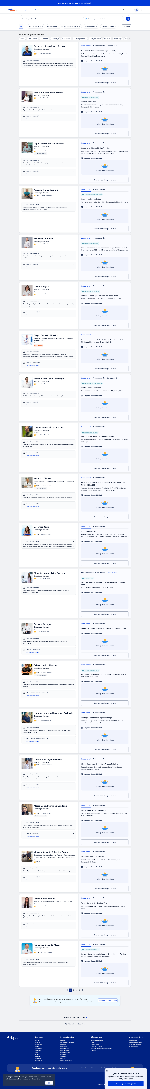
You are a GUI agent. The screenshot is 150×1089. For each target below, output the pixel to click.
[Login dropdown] (138, 10)
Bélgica (82, 1068)
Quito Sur (44, 39)
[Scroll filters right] (116, 26)
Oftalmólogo (64, 1050)
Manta (37, 1046)
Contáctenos (133, 1040)
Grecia (76, 1068)
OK (49, 1083)
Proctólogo (63, 1054)
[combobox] (50, 18)
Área (92, 1042)
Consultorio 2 (112, 46)
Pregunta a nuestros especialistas (101, 1048)
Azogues (38, 1056)
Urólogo (62, 1058)
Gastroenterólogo (66, 1060)
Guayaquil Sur (95, 39)
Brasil (114, 1068)
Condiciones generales (104, 1084)
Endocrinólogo (65, 1052)
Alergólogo (63, 1056)
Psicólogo (63, 1040)
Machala (38, 1050)
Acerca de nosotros (135, 1042)
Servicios (93, 1050)
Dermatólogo (64, 1048)
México (87, 1068)
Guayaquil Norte (80, 39)
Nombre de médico (97, 1040)
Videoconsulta (133, 1046)
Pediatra (63, 1044)
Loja (36, 1052)
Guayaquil (66, 39)
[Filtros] (21, 26)
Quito (22, 39)
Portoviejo (118, 39)
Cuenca (107, 39)
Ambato (37, 1054)
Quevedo (38, 1058)
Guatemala (107, 1068)
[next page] (82, 990)
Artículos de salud (96, 1046)
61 (79, 990)
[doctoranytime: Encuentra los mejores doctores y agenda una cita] (66, 1024)
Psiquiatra (63, 1046)
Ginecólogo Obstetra (67, 1042)
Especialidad (95, 1044)
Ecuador (100, 1068)
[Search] (128, 19)
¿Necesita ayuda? (135, 1044)
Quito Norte (32, 39)
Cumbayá (55, 39)
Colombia (94, 1068)
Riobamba (38, 1060)
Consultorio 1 (86, 46)
